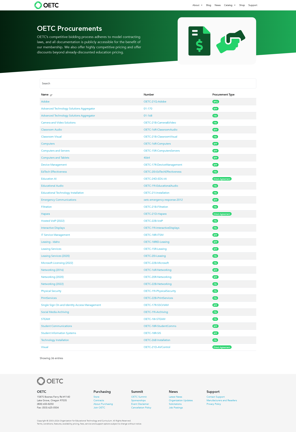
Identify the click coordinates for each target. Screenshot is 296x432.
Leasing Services (51, 249)
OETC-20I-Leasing (155, 256)
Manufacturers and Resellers (222, 400)
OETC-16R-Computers (157, 143)
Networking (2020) (52, 277)
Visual (44, 347)
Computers (48, 143)
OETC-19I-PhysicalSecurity (160, 291)
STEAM (45, 319)
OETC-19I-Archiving (156, 312)
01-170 (148, 108)
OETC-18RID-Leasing (156, 242)
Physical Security (51, 291)
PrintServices (49, 298)
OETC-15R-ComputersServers (162, 150)
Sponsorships (138, 400)
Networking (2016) (52, 270)
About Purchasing (103, 403)
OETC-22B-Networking (158, 284)
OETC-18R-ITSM (153, 235)
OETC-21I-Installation (156, 193)
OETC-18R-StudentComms (160, 326)
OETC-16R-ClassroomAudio (160, 129)
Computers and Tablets (55, 157)
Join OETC (99, 407)
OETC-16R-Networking (157, 270)
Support (252, 5)
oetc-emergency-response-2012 (163, 200)
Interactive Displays (53, 228)
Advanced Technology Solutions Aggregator (68, 108)
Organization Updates (181, 400)
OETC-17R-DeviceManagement (163, 164)
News (218, 5)
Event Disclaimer (140, 403)
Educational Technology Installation (62, 193)
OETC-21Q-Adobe (155, 101)
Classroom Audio (51, 129)
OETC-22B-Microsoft (156, 263)
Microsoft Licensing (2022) (57, 263)
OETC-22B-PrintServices (158, 298)
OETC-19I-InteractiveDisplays (161, 228)
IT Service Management (55, 235)
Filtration (46, 207)
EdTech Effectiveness (54, 171)
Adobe (45, 101)
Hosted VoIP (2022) (52, 221)
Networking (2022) (52, 284)
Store (96, 396)
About (196, 5)
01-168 (148, 115)
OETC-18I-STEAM (154, 319)
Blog (208, 5)
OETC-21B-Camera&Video (160, 122)
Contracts (99, 400)
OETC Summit (139, 396)
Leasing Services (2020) (55, 256)
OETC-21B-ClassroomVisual (160, 136)
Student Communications (56, 326)
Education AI (49, 178)
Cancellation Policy (141, 407)
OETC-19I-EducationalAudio (161, 186)
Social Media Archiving (55, 312)
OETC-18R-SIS (152, 333)
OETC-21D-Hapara (155, 214)
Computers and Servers (55, 150)
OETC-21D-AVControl (157, 347)
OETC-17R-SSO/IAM (156, 305)
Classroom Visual (51, 136)
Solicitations (175, 403)
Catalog (228, 5)
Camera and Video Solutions (58, 122)
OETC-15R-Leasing (155, 249)
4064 (147, 157)
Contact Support (216, 396)
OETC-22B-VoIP (153, 221)
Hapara (45, 214)
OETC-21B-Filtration (156, 207)
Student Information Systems (58, 333)
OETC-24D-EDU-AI (155, 178)
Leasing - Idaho (50, 242)
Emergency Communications (58, 200)
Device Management (54, 164)
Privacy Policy (214, 403)
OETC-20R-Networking (157, 277)
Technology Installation (55, 340)
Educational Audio (52, 186)
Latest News (175, 396)
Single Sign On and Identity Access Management (71, 305)
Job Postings (176, 407)
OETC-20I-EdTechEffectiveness (162, 171)
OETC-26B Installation (157, 340)
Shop (242, 5)
